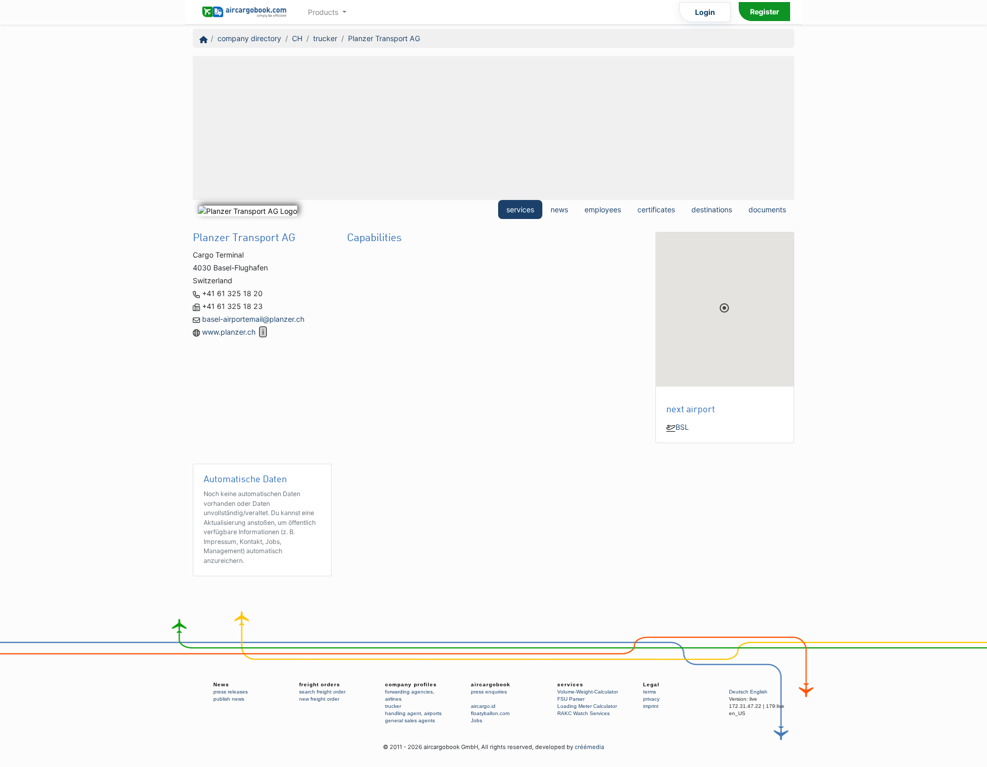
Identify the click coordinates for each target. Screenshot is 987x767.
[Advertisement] (493, 128)
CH (297, 38)
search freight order (322, 692)
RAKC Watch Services (583, 713)
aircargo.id (483, 706)
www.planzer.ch (228, 331)
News (221, 684)
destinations (711, 209)
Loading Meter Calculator (587, 706)
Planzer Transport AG (384, 38)
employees (602, 209)
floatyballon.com (490, 713)
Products (324, 12)
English (758, 692)
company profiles (411, 684)
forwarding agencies (409, 692)
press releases (230, 692)
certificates (656, 209)
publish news (228, 699)
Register (764, 11)
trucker (325, 38)
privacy (651, 699)
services (520, 209)
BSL (682, 427)
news (559, 209)
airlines (393, 699)
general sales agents (410, 720)
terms (649, 692)
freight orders (319, 684)
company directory (249, 38)
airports (433, 713)
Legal (651, 684)
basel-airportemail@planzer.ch (253, 319)
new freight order (319, 699)
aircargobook (490, 684)
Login (705, 12)
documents (767, 209)
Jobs (476, 720)
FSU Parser (570, 699)
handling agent (403, 713)
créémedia (589, 747)
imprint (651, 706)
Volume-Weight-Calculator (587, 692)
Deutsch (738, 692)
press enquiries (489, 692)
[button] (724, 308)
